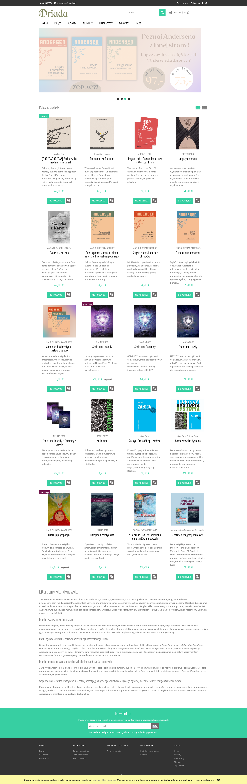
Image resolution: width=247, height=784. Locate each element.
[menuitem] (45, 23)
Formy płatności (114, 751)
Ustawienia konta (80, 755)
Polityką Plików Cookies (104, 780)
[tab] (118, 99)
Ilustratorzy (179, 758)
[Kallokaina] (102, 416)
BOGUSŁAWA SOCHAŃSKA (145, 530)
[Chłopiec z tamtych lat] (102, 510)
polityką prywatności (148, 732)
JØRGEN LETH (145, 154)
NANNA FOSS (102, 342)
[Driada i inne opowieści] (187, 228)
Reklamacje (44, 755)
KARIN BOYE (102, 436)
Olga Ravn (145, 436)
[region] (123, 64)
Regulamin (44, 758)
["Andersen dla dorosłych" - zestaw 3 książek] (59, 322)
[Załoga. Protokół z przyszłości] (145, 416)
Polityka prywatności (149, 751)
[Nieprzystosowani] (187, 134)
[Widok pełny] (204, 107)
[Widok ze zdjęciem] (198, 107)
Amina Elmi (59, 154)
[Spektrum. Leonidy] (102, 322)
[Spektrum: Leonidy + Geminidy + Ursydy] (59, 416)
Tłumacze (178, 762)
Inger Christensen (102, 154)
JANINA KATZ (102, 530)
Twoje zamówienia (81, 751)
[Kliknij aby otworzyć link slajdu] (123, 64)
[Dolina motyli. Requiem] (102, 134)
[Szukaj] (162, 12)
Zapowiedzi (179, 766)
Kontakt (144, 755)
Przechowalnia (79, 758)
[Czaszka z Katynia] (59, 228)
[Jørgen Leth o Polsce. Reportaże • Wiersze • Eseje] (145, 134)
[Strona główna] (53, 12)
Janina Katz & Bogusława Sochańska (188, 530)
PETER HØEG (188, 154)
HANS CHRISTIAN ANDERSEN (102, 248)
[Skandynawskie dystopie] (187, 416)
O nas (176, 751)
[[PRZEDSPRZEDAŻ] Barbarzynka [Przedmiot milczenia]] (59, 134)
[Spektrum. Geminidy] (145, 322)
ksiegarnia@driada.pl (66, 3)
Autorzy (177, 755)
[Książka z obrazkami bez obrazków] (145, 228)
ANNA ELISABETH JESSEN (59, 248)
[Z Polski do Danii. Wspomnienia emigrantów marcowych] (145, 510)
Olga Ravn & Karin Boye (187, 436)
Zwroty (42, 751)
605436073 (47, 3)
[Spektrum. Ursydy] (187, 322)
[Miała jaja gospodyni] (59, 510)
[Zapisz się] (155, 726)
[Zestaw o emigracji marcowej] (187, 510)
